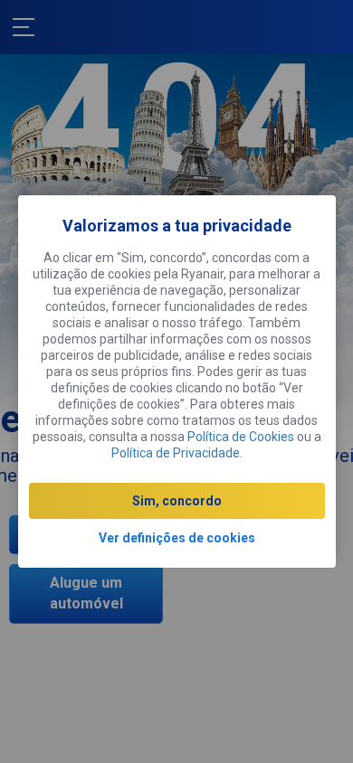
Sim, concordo (177, 501)
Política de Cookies (240, 436)
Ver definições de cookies (177, 538)
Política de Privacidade (175, 453)
